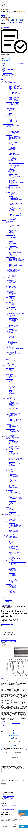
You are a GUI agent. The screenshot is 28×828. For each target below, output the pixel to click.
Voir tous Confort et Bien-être (12, 469)
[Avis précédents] (2, 750)
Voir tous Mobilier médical (11, 82)
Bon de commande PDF (8, 800)
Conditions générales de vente (9, 805)
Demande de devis (7, 799)
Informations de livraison (8, 809)
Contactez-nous (4, 16)
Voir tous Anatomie (10, 221)
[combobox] (7, 26)
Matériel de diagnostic (8, 67)
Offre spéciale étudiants (8, 798)
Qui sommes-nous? (7, 794)
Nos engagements (7, 797)
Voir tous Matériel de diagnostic (13, 125)
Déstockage (6, 76)
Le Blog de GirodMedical (8, 796)
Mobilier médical (7, 65)
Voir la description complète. (7, 624)
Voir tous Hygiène (10, 301)
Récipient (4, 726)
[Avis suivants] (26, 750)
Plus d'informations (5, 721)
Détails (2, 678)
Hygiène (5, 70)
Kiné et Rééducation (7, 73)
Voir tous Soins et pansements (12, 341)
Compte (2, 597)
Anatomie (5, 68)
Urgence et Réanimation (8, 74)
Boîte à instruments (16, 723)
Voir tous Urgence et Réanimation (13, 437)
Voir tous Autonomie (10, 536)
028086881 (3, 15)
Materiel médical (6, 604)
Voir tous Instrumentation (11, 366)
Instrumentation (6, 71)
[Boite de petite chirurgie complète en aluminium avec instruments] (4, 645)
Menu (2, 79)
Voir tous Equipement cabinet (12, 515)
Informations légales (7, 808)
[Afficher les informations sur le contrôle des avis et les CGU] (21, 740)
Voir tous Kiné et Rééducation (12, 399)
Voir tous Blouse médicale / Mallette (13, 279)
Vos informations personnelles (9, 806)
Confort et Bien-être (7, 75)
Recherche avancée (5, 27)
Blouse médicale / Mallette (9, 69)
